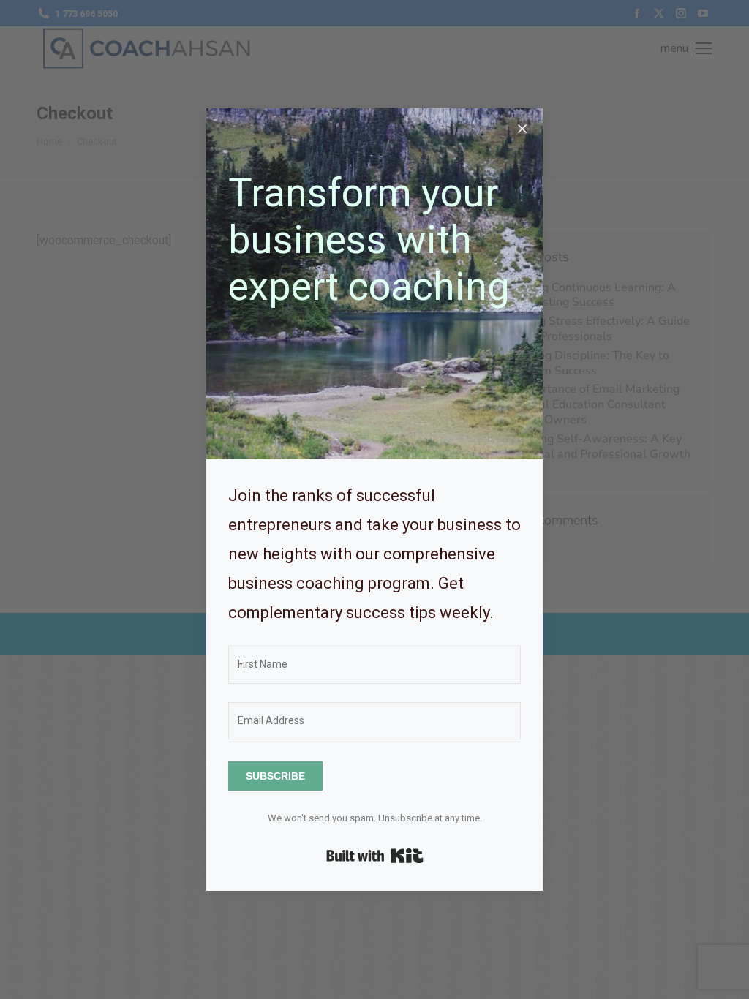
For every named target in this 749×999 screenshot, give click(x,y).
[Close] (522, 128)
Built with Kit (375, 855)
